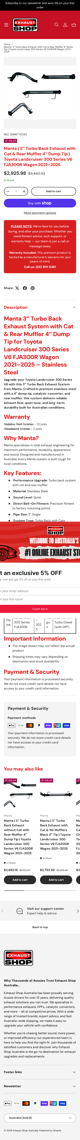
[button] (74, 24)
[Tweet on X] (17, 288)
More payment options (40, 213)
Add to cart (53, 191)
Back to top (40, 927)
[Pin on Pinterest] (33, 288)
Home (7, 44)
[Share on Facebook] (25, 288)
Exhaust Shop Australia (25, 1130)
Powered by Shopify (50, 1130)
